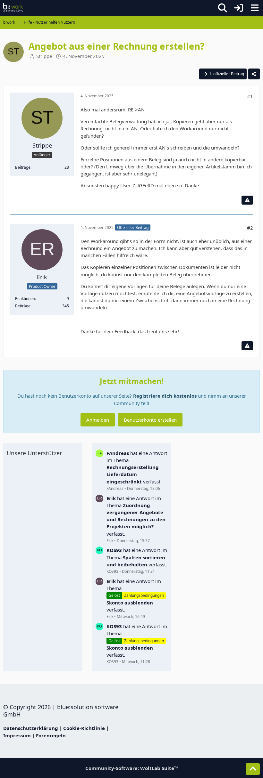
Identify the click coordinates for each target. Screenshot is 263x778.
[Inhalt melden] (247, 200)
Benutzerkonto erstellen (150, 420)
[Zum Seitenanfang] (253, 769)
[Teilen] (254, 74)
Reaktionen (25, 298)
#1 (250, 96)
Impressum (17, 735)
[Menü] (254, 8)
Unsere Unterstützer (34, 453)
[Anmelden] (238, 8)
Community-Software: (131, 768)
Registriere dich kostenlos (165, 396)
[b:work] (13, 8)
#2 (250, 227)
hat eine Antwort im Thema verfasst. (136, 467)
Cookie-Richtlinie (84, 728)
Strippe (44, 56)
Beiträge (22, 167)
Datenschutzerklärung (30, 728)
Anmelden (97, 420)
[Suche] (222, 8)
